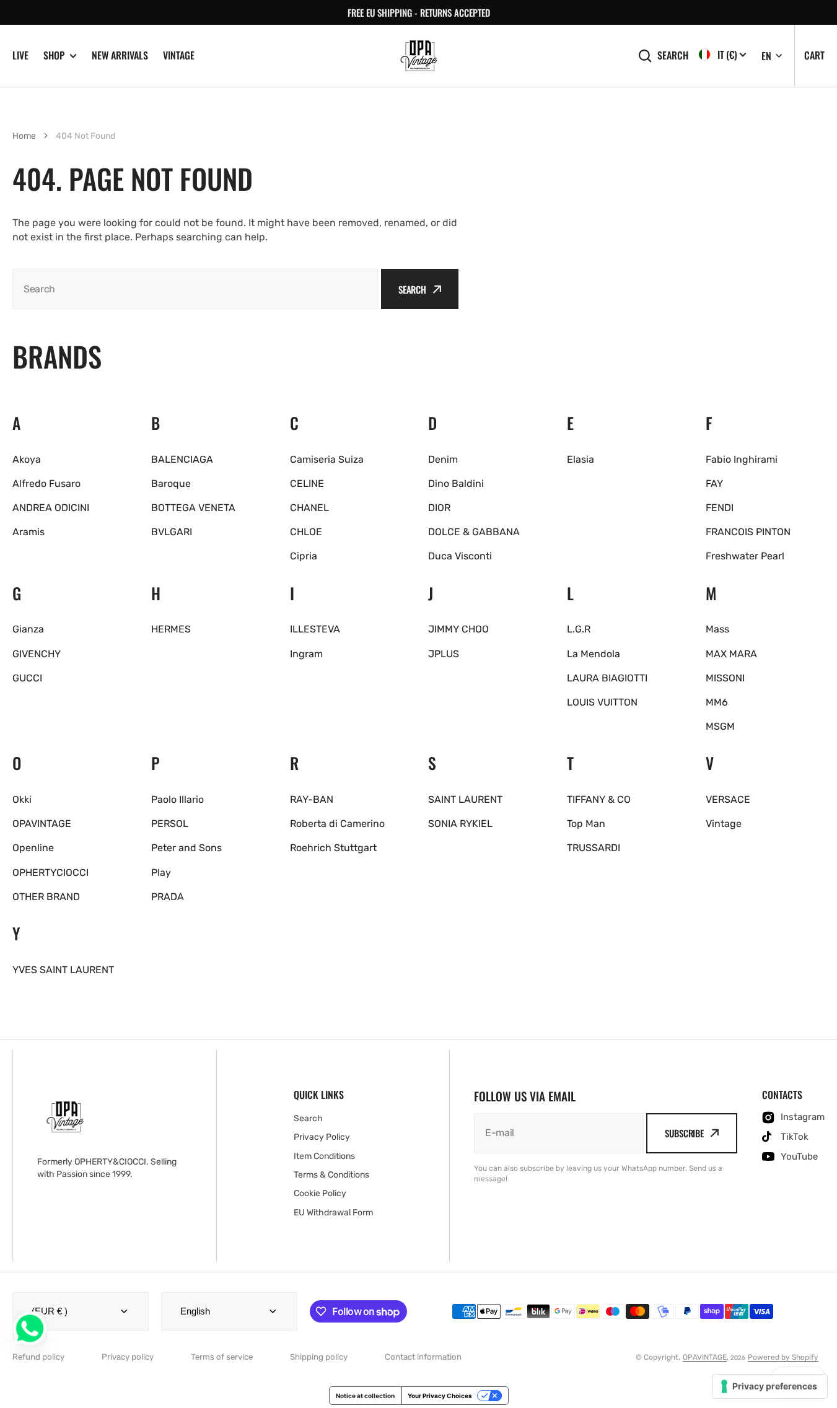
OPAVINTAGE (41, 823)
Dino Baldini (456, 483)
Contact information (423, 1357)
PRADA (167, 897)
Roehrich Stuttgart (333, 848)
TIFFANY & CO (599, 799)
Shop (53, 55)
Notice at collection (365, 1395)
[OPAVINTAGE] (419, 56)
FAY (714, 483)
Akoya (26, 459)
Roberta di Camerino (337, 823)
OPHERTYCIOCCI (50, 872)
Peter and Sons (186, 848)
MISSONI (725, 678)
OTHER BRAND (46, 897)
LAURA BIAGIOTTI (607, 678)
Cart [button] (814, 55)
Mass (717, 629)
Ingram (306, 654)
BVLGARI (171, 532)
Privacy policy (128, 1357)
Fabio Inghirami (742, 459)
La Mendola (593, 654)
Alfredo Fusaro (46, 483)
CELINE (307, 483)
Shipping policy (319, 1357)
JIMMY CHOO (458, 629)
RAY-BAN (311, 799)
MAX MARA (731, 654)
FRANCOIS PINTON (748, 532)
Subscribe (684, 1133)
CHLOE (306, 532)
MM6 (717, 702)
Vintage (179, 55)
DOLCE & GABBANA (474, 532)
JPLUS (443, 654)
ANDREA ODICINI (50, 508)
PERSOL (169, 823)
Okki (22, 799)
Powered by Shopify (783, 1357)
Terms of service (222, 1357)
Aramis (28, 532)
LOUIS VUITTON (602, 702)
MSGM (720, 726)
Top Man (586, 823)
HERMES (171, 629)
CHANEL (309, 508)
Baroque (171, 483)
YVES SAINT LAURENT (63, 970)
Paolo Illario (177, 799)
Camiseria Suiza (327, 459)
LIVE (20, 55)
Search (672, 55)
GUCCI (27, 678)
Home (24, 136)
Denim (443, 459)
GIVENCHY (36, 654)
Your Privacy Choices (440, 1395)
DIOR (439, 508)
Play (161, 872)
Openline (33, 848)
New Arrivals (120, 55)
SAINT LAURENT (465, 799)
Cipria (303, 556)
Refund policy (38, 1357)
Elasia (580, 459)
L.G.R (578, 629)
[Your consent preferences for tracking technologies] (769, 1386)
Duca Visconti (460, 556)
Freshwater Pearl (745, 556)
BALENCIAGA (182, 459)
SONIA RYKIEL (460, 823)
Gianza (28, 629)
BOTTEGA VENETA (193, 508)
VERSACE (728, 799)
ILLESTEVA (315, 629)
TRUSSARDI (593, 848)
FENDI (720, 508)
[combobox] (195, 289)
